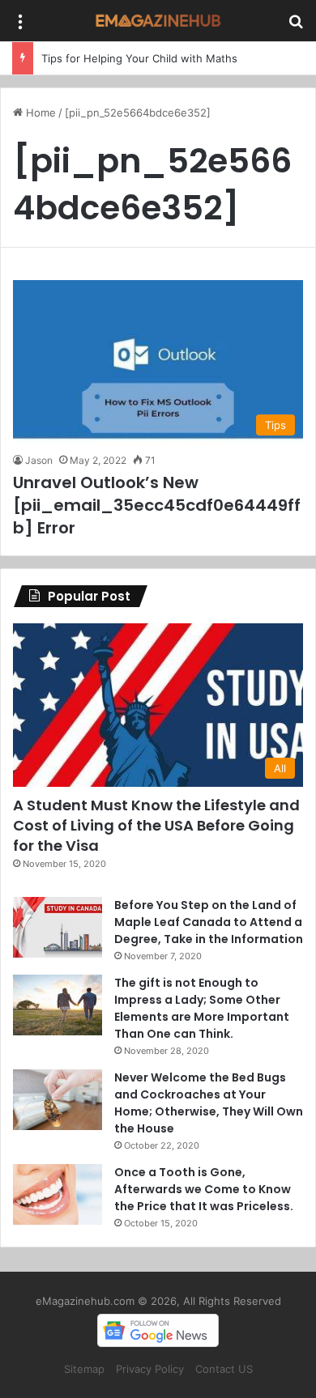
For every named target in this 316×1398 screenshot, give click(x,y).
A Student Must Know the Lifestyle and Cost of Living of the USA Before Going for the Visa (156, 825)
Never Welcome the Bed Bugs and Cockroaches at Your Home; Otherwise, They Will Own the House (208, 1103)
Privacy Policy (150, 1368)
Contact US (224, 1368)
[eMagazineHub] (158, 20)
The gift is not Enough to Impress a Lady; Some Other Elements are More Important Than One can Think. (201, 1008)
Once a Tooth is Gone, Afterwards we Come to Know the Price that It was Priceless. (203, 1189)
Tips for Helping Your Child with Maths (139, 58)
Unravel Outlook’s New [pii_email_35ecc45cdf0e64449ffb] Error (157, 505)
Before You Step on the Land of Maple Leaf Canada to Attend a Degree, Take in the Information (208, 922)
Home (39, 112)
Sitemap (84, 1368)
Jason (39, 460)
